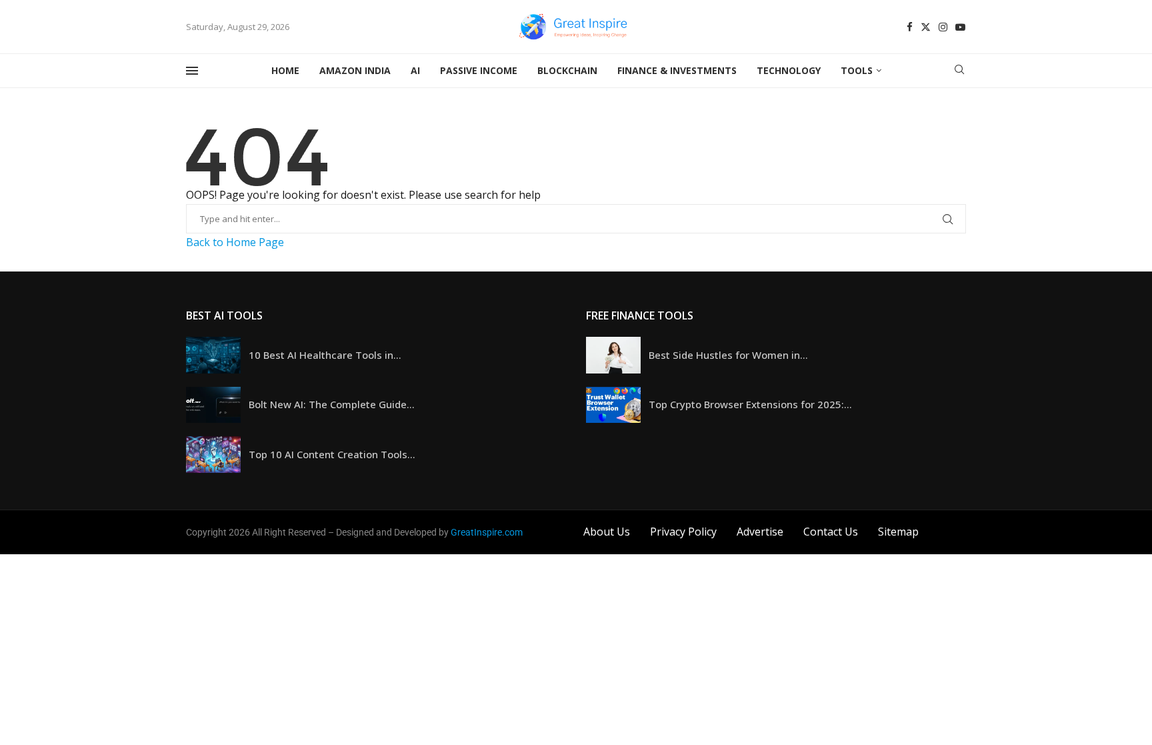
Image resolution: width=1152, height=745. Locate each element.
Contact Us (830, 531)
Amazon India (355, 70)
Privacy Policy (683, 531)
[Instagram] (943, 27)
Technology (789, 70)
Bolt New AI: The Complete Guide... (332, 404)
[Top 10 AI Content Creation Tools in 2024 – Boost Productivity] (213, 454)
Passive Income (478, 70)
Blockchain (567, 70)
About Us (606, 531)
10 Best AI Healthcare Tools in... (325, 354)
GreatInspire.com (487, 532)
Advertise (760, 531)
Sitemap (898, 531)
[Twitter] (925, 27)
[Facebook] (909, 27)
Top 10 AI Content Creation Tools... (332, 454)
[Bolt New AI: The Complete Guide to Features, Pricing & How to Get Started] (213, 405)
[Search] (959, 71)
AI (415, 70)
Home (285, 70)
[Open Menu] (192, 71)
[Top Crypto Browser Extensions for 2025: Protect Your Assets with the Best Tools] (613, 405)
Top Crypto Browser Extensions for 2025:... (750, 404)
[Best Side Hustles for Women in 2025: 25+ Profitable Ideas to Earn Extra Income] (613, 355)
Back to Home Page (235, 242)
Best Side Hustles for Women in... (728, 354)
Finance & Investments (677, 70)
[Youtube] (960, 27)
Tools (857, 70)
